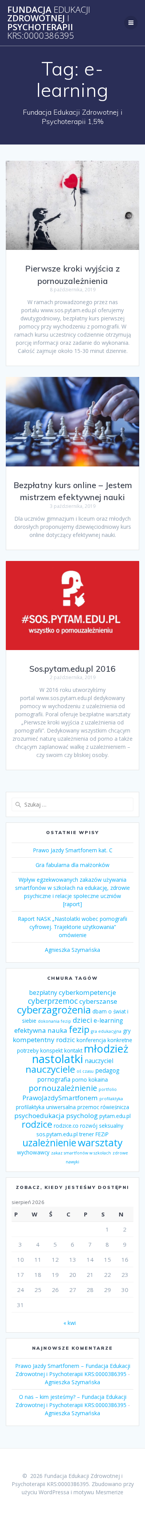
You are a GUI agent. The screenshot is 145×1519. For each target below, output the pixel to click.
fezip (79, 1029)
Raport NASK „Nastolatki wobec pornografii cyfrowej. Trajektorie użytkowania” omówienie (72, 927)
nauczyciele (50, 1069)
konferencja (91, 1040)
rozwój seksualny (101, 1125)
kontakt (73, 1050)
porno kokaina (90, 1079)
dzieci (82, 1020)
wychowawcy (33, 1152)
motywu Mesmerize (98, 1492)
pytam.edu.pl (115, 1116)
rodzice (37, 1124)
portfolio (108, 1089)
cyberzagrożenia (54, 1010)
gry (127, 1030)
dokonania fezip (54, 1021)
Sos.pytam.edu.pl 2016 (72, 669)
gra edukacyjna (106, 1031)
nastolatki (57, 1059)
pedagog (107, 1070)
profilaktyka (111, 1098)
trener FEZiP (94, 1134)
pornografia (53, 1079)
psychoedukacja (39, 1115)
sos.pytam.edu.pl (57, 1134)
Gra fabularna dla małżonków (72, 865)
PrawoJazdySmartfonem (60, 1097)
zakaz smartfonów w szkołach (81, 1153)
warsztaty (100, 1142)
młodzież (106, 1048)
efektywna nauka (40, 1030)
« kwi (69, 1322)
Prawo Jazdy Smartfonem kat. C (73, 850)
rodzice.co (66, 1125)
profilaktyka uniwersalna (46, 1107)
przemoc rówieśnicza (103, 1107)
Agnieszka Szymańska (72, 949)
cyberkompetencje (87, 992)
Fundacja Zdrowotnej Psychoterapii (48, 22)
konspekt (51, 1050)
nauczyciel (99, 1060)
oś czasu (85, 1071)
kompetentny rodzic (44, 1039)
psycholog (82, 1115)
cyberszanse (98, 1001)
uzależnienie (49, 1142)
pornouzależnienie (63, 1087)
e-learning (108, 1020)
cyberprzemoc (53, 1001)
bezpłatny (43, 992)
